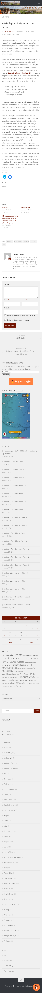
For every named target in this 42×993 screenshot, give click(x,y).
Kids (15, 668)
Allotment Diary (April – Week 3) (15, 501)
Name (6, 300)
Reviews (30, 680)
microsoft (33, 241)
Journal (6, 847)
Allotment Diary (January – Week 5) (16, 573)
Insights (6, 842)
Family (5, 661)
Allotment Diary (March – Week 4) (15, 517)
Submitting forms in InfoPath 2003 (20, 73)
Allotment (7, 758)
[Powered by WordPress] (13, 986)
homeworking (6, 665)
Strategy (7, 899)
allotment (8, 655)
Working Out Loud (10, 931)
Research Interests (10, 883)
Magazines (20, 668)
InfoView (5, 208)
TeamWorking (23, 683)
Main (24, 668)
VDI (3, 686)
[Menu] (39, 3)
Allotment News (9, 768)
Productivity (25, 677)
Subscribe (6, 375)
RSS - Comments (8, 735)
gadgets (20, 662)
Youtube (7, 941)
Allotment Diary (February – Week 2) (16, 565)
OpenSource (25, 674)
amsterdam (26, 655)
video (6, 686)
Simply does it (25, 208)
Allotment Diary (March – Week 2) (15, 533)
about (3, 655)
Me (34, 668)
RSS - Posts (6, 732)
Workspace (20, 686)
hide (5, 826)
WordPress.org (9, 971)
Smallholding (8, 894)
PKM (3, 244)
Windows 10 (8, 920)
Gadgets (7, 816)
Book (5, 774)
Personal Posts (9, 863)
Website (7, 308)
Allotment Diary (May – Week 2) (15, 477)
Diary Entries (8, 800)
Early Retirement (9, 805)
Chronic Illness (9, 789)
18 (4, 636)
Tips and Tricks (34, 683)
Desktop (26, 241)
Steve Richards (9, 31)
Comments (9, 966)
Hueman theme (32, 986)
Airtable (6, 748)
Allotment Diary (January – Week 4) (16, 581)
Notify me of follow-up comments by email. (21, 315)
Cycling (6, 795)
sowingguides (6, 683)
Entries (8, 961)
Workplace (12, 686)
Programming (8, 878)
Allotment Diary (9, 763)
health (34, 662)
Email (24, 300)
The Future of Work (10, 904)
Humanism (7, 836)
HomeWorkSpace (19, 665)
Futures (12, 661)
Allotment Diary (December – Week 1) (17, 605)
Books (36, 655)
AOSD (31, 655)
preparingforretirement (10, 677)
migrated (15, 671)
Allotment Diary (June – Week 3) (15, 462)
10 (37, 629)
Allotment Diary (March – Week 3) (15, 525)
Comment (7, 284)
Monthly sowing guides (12, 857)
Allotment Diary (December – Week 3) (17, 597)
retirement (16, 680)
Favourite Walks (9, 810)
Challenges (7, 784)
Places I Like (8, 873)
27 (15, 639)
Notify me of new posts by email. (18, 320)
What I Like (7, 915)
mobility (20, 671)
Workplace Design (10, 936)
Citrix (3, 659)
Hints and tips (8, 831)
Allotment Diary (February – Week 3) (16, 557)
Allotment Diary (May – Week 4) (15, 470)
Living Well (7, 852)
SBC (35, 680)
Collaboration (18, 241)
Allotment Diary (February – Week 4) (16, 549)
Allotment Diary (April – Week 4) (15, 493)
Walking (6, 910)
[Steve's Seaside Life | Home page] (14, 3)
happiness (28, 662)
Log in (6, 955)
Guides (6, 821)
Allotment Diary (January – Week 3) (16, 589)
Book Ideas (7, 779)
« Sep (10, 643)
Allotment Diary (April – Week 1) (15, 509)
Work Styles (8, 925)
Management (29, 668)
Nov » (32, 643)
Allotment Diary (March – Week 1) (15, 541)
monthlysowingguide (10, 674)
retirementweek (24, 680)
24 (37, 636)
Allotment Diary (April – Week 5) (15, 485)
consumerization (24, 659)
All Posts (5, 17)
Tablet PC (14, 683)
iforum (28, 665)
